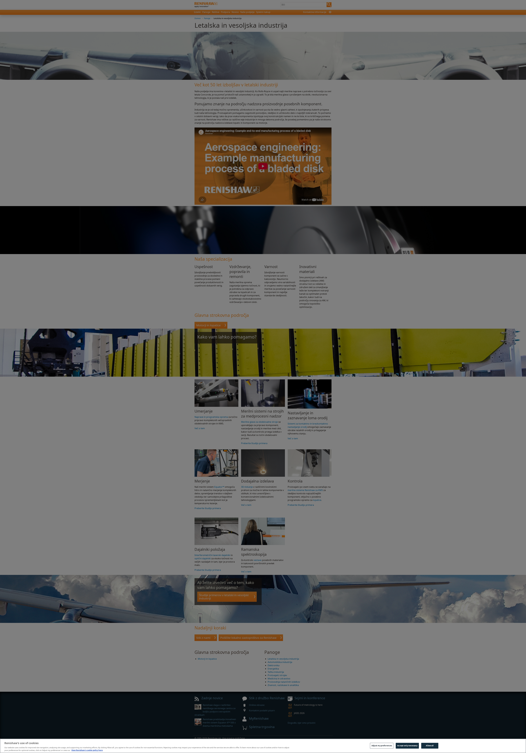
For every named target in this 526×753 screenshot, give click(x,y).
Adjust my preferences (381, 745)
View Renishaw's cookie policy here (87, 750)
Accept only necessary (407, 745)
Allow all (430, 745)
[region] (263, 746)
